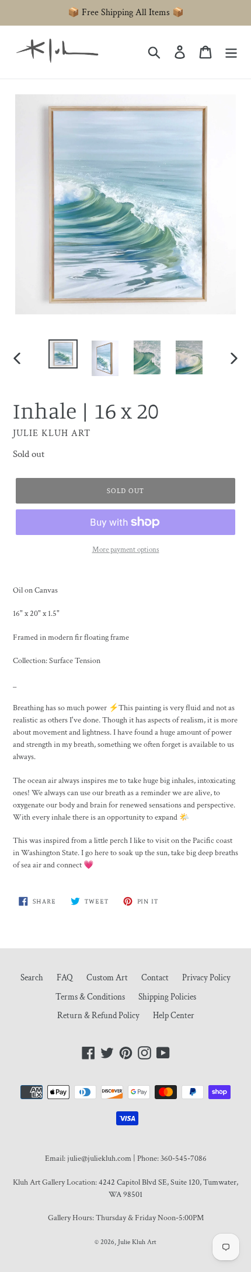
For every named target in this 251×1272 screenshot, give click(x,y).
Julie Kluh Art (137, 1242)
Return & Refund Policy (98, 1015)
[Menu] (231, 52)
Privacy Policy (206, 977)
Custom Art (107, 977)
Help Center (173, 1015)
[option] (63, 353)
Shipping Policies (167, 996)
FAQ (65, 977)
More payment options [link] (125, 550)
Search (31, 977)
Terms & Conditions (90, 996)
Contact (155, 977)
